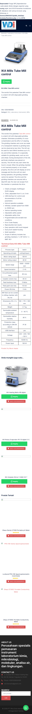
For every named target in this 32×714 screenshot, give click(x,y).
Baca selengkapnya (17, 401)
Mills (28, 112)
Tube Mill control (24, 134)
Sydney (20, 711)
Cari (6, 698)
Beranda (3, 33)
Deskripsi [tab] (5, 120)
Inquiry (7, 81)
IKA (9, 112)
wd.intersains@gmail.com (12, 684)
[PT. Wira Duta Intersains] (8, 26)
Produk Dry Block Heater (9, 348)
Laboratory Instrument (14, 33)
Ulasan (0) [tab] (14, 120)
